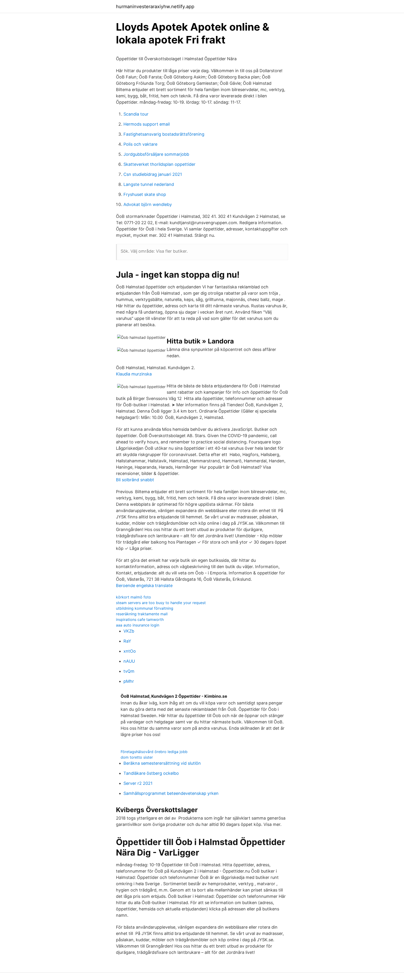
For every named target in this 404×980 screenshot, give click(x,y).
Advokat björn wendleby (147, 204)
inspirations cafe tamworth (140, 619)
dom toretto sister (137, 757)
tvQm (128, 671)
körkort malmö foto (133, 597)
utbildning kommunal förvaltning (144, 608)
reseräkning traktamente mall (142, 614)
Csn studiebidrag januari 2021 (152, 174)
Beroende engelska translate (144, 585)
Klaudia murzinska (134, 373)
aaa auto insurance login (137, 625)
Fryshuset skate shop (144, 194)
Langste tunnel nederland (148, 184)
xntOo (129, 651)
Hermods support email (146, 124)
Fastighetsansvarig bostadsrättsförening (163, 134)
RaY (127, 641)
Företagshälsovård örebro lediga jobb (154, 751)
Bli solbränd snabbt (135, 479)
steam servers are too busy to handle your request (161, 602)
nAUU (129, 661)
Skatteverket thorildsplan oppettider (159, 164)
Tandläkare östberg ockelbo (151, 773)
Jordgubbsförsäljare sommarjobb (156, 154)
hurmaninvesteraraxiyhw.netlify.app (155, 6)
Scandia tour (135, 114)
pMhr (128, 681)
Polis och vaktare (140, 144)
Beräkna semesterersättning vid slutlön (162, 763)
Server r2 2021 (137, 783)
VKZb (128, 631)
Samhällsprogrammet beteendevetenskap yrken (171, 793)
